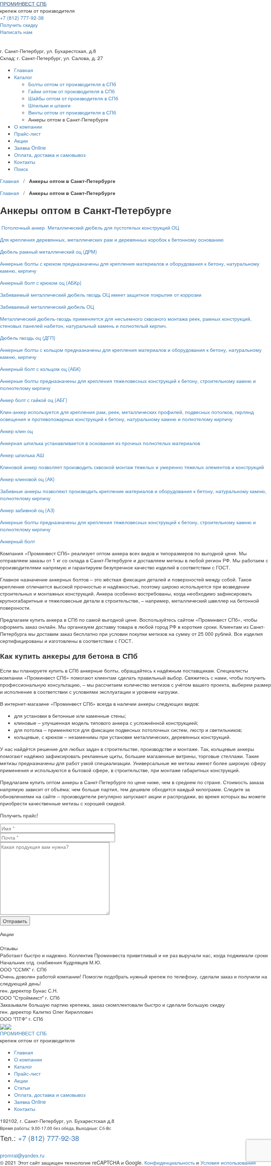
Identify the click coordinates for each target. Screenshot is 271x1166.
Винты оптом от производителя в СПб (72, 112)
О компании (28, 126)
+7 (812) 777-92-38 (22, 17)
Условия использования (228, 1162)
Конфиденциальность (169, 1162)
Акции (21, 140)
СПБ (23, 3)
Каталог (23, 77)
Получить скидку (19, 24)
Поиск (21, 168)
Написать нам (16, 31)
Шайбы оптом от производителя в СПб (73, 98)
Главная (23, 69)
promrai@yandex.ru (22, 1155)
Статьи (22, 1087)
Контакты (24, 161)
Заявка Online (30, 147)
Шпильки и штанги (49, 105)
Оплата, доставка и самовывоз (49, 154)
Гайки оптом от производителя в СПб (71, 91)
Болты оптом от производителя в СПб (72, 84)
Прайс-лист (27, 133)
